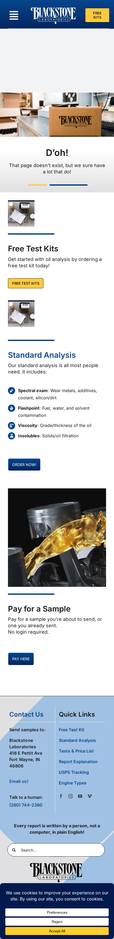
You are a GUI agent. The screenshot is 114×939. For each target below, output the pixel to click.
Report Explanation (78, 761)
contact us (26, 714)
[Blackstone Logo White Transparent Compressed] (53, 7)
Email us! (18, 781)
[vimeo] (89, 796)
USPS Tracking (74, 772)
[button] (82, 783)
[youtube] (80, 796)
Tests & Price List (76, 751)
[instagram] (70, 796)
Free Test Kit (71, 729)
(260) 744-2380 (25, 805)
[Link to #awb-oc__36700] (14, 15)
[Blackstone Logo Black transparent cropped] (55, 864)
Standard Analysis (42, 355)
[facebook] (61, 796)
